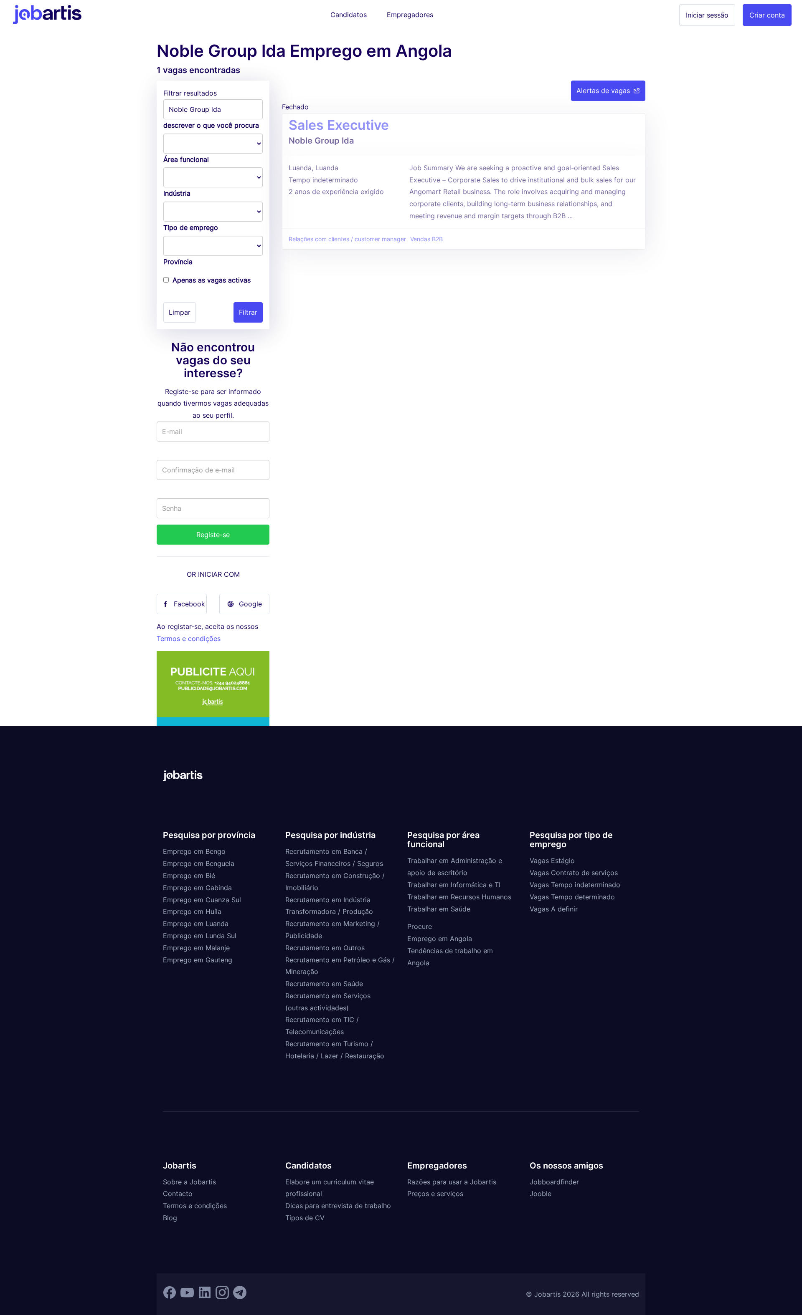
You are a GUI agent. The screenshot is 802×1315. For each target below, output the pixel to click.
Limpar (179, 312)
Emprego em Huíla (192, 911)
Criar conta (767, 15)
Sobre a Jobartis (189, 1182)
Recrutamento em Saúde (324, 983)
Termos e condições (189, 638)
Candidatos (348, 14)
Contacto (178, 1193)
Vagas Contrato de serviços (574, 872)
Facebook (189, 604)
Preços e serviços (435, 1193)
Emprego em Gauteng (197, 960)
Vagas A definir (554, 909)
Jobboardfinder (554, 1182)
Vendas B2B (426, 239)
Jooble (540, 1193)
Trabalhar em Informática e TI (453, 885)
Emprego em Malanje (196, 948)
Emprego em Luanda (195, 923)
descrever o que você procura (211, 125)
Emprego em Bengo (194, 851)
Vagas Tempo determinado (572, 897)
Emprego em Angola (439, 938)
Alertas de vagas (603, 90)
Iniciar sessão (707, 15)
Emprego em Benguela (198, 863)
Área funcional (186, 159)
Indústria (176, 193)
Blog (170, 1218)
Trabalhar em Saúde (438, 909)
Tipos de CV (305, 1218)
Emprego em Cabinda (197, 887)
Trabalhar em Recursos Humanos (459, 897)
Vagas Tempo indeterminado (575, 885)
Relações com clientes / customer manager (347, 239)
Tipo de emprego (190, 227)
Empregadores (410, 14)
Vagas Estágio (552, 860)
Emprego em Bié (189, 875)
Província (178, 261)
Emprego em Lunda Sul (199, 935)
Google (250, 604)
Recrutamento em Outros (325, 948)
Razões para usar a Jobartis (451, 1182)
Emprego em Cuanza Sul (202, 900)
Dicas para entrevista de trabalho (338, 1205)
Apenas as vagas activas (212, 280)
